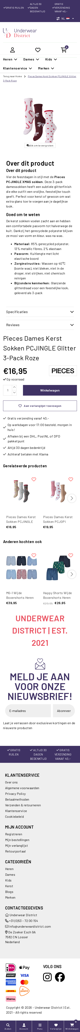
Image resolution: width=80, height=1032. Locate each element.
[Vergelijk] (59, 18)
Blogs (9, 892)
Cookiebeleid (14, 816)
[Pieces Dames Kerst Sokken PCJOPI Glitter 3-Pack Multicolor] (58, 491)
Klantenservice (16, 811)
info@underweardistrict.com (30, 926)
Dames (10, 874)
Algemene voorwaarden (22, 788)
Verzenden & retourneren (23, 805)
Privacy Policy (15, 793)
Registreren (13, 834)
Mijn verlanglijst (16, 845)
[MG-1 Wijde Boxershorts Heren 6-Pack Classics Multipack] (21, 567)
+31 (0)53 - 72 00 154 (23, 921)
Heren (9, 869)
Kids (8, 880)
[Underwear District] (20, 32)
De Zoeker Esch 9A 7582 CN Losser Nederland (20, 937)
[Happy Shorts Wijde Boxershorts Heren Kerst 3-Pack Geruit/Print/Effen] (58, 567)
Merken (10, 897)
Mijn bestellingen (17, 840)
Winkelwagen (50, 390)
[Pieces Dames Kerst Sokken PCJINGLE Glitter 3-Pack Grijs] (21, 491)
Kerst (9, 886)
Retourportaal (15, 851)
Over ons (11, 782)
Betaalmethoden (17, 799)
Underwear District (23, 915)
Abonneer (64, 711)
